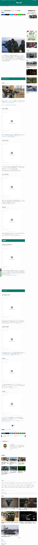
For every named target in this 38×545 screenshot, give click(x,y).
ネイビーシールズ (7, 429)
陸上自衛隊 (28, 487)
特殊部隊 (3, 12)
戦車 (15, 486)
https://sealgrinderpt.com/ (13, 98)
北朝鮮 (5, 486)
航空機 (16, 487)
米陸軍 (10, 487)
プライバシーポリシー (4, 541)
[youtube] (34, 0)
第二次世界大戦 (28, 486)
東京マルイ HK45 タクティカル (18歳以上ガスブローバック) (10, 387)
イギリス (26, 482)
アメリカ (22, 482)
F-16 (5, 482)
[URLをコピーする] (24, 14)
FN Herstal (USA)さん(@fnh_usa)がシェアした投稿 (8, 164)
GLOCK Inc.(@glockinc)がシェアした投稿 (7, 415)
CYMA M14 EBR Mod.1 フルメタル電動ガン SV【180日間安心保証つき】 (11, 235)
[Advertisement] (13, 25)
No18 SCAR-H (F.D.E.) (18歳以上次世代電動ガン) (8, 203)
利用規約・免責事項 (4, 543)
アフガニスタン (18, 482)
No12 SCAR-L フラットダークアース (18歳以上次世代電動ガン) (10, 169)
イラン (34, 482)
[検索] (36, 0)
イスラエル (30, 482)
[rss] (35, 0)
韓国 (31, 487)
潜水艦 (18, 486)
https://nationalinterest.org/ (13, 53)
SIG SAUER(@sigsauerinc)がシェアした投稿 (7, 319)
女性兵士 (11, 486)
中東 (2, 486)
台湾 (9, 486)
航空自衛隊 (20, 487)
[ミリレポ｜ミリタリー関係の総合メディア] (19, 3)
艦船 (24, 487)
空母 (24, 486)
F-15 (2, 482)
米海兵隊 (32, 486)
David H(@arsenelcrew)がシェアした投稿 (12, 231)
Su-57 (14, 482)
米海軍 (10, 429)
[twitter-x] (33, 0)
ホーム (2, 538)
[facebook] (32, 0)
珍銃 (21, 486)
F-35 (8, 482)
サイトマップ (3, 542)
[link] (10, 449)
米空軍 (6, 487)
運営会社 (2, 539)
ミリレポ (5, 448)
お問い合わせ (3, 540)
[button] (3, 14)
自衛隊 (13, 487)
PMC (11, 482)
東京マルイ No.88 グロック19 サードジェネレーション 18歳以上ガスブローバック (13, 420)
